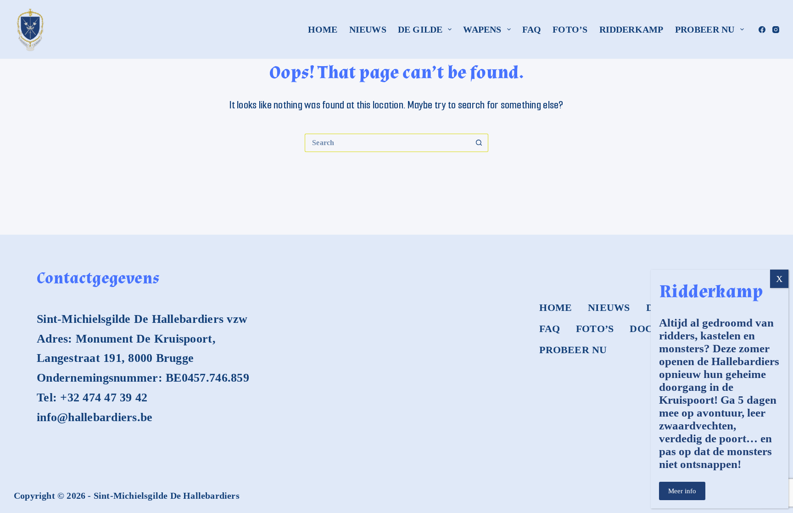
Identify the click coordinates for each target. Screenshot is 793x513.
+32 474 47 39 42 (103, 397)
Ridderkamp (631, 29)
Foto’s (570, 29)
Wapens (482, 29)
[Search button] (479, 143)
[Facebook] (762, 29)
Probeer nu (705, 29)
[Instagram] (775, 29)
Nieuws (367, 29)
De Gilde (420, 29)
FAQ (532, 29)
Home (323, 29)
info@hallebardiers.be (94, 417)
